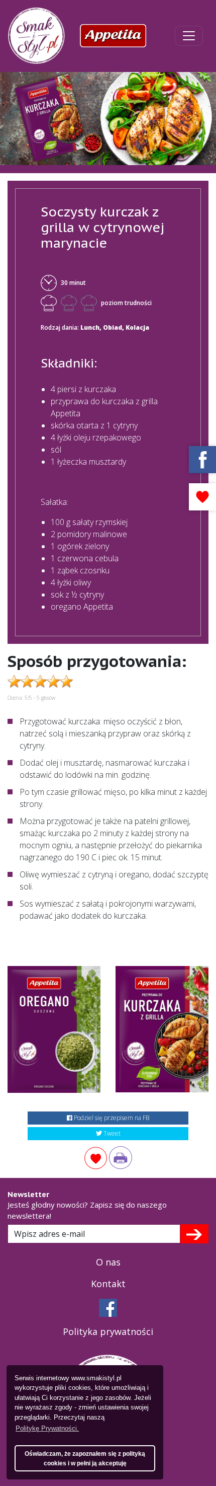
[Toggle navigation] (189, 36)
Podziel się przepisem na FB (110, 1117)
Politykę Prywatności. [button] (47, 1428)
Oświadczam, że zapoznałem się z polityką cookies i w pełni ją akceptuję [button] (85, 1458)
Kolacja (137, 327)
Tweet (111, 1133)
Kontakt (108, 1284)
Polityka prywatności (108, 1331)
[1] (194, 1233)
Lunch (89, 327)
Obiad (112, 327)
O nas (108, 1262)
